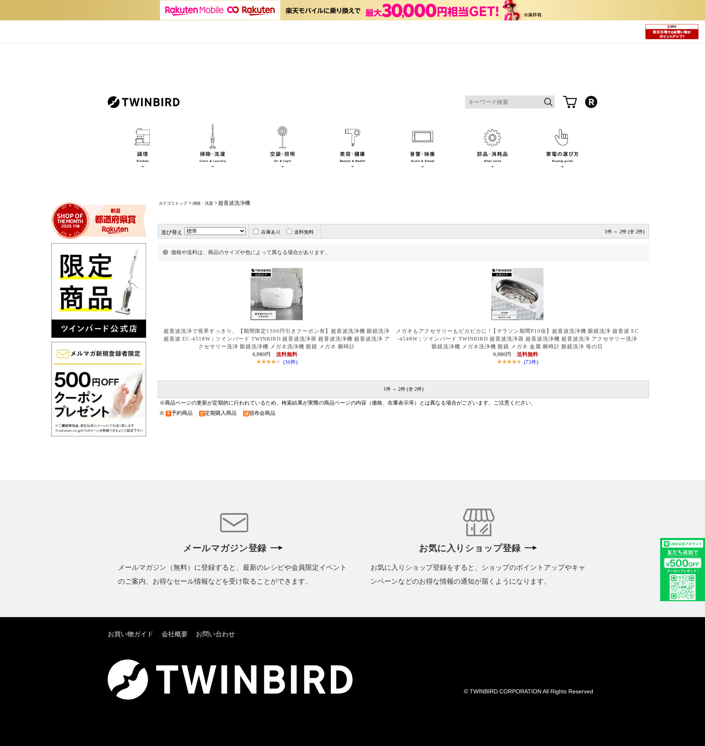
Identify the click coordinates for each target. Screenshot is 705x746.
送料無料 (304, 232)
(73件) (531, 362)
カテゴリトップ (173, 203)
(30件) (290, 362)
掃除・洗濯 (203, 203)
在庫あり (271, 232)
